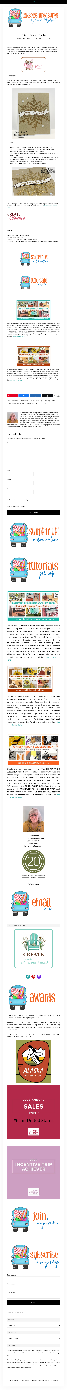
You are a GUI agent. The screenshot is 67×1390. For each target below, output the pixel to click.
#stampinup (21, 403)
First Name (11, 1284)
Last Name (11, 1293)
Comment (10, 443)
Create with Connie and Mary (31, 400)
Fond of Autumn (32, 403)
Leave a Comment (45, 38)
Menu (33, 2)
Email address (12, 1275)
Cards (18, 400)
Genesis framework (43, 1380)
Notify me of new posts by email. (16, 506)
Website (9, 489)
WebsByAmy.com (33, 1382)
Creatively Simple (49, 400)
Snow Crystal (43, 403)
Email (9, 479)
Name (9, 470)
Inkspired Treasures (33, 17)
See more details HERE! (19, 336)
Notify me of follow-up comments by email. (19, 500)
